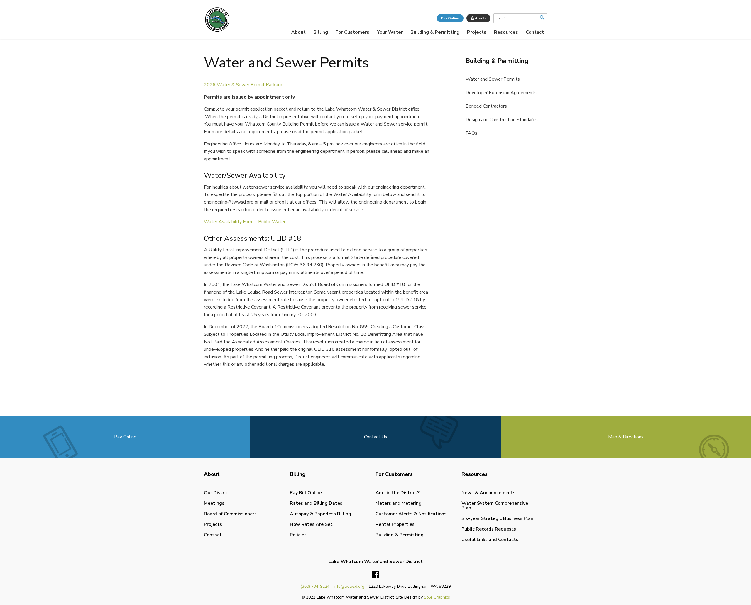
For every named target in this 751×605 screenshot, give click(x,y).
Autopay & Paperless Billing (320, 514)
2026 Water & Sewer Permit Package (243, 85)
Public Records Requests (488, 529)
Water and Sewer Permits (493, 79)
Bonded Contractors (486, 106)
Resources (506, 32)
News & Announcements (488, 492)
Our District (217, 492)
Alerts (480, 18)
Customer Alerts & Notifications (411, 514)
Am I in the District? (398, 492)
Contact (535, 32)
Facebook (375, 574)
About (298, 32)
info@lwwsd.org (349, 586)
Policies (298, 535)
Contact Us (375, 437)
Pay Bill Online (306, 492)
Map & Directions (626, 437)
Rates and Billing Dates (316, 503)
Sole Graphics (437, 597)
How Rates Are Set (311, 524)
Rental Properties (395, 524)
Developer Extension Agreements (501, 92)
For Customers (352, 32)
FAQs (471, 133)
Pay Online (450, 18)
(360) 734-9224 (314, 586)
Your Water (390, 32)
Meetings (214, 503)
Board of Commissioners (230, 514)
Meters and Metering (399, 503)
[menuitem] (298, 32)
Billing (320, 32)
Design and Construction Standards (502, 119)
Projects (476, 32)
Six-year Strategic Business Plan (497, 518)
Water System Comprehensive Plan (494, 505)
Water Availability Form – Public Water (244, 221)
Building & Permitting (434, 32)
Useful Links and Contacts (489, 539)
